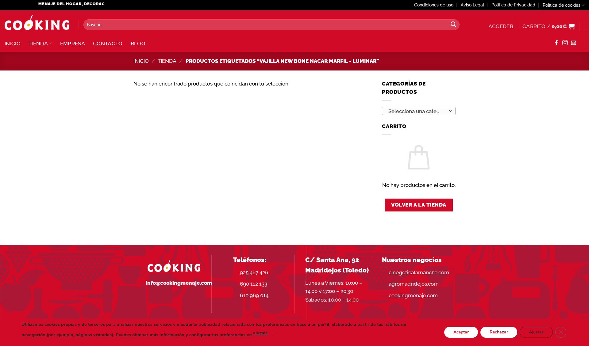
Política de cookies (561, 5)
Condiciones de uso (433, 4)
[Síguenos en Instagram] (565, 43)
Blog (138, 43)
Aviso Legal (472, 4)
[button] (500, 26)
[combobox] (419, 111)
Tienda (38, 43)
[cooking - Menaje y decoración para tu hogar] (37, 23)
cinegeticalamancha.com (419, 272)
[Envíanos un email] (573, 43)
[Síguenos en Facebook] (556, 43)
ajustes (260, 333)
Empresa (72, 43)
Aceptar (461, 332)
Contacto (108, 43)
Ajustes (536, 332)
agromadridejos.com (414, 284)
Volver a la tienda (418, 205)
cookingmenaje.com (413, 295)
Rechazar (499, 332)
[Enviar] (453, 24)
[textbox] (417, 111)
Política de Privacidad (513, 4)
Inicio (13, 43)
